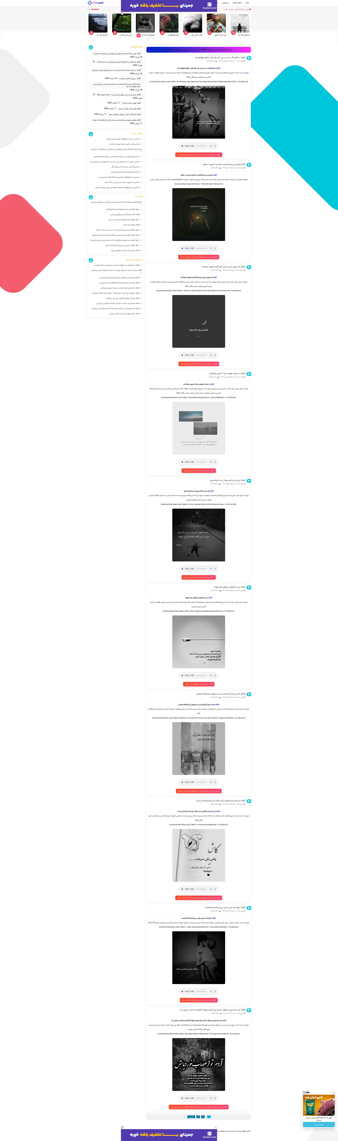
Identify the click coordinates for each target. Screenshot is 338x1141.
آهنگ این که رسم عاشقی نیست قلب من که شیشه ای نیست (220, 800)
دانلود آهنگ (237, 3)
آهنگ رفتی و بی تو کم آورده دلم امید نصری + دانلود (224, 164)
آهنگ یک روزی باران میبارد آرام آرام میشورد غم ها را (223, 266)
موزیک (246, 73)
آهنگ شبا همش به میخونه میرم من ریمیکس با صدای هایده (119, 62)
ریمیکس (225, 3)
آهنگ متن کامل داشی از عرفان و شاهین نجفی (125, 114)
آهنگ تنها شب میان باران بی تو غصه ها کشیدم (225, 907)
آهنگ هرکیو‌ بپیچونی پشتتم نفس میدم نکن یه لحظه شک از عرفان (117, 120)
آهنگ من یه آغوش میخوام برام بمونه (229, 587)
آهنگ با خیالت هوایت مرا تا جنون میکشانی (227, 373)
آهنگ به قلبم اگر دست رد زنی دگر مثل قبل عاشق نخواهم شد (220, 57)
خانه (247, 3)
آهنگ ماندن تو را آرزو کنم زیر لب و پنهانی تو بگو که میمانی (220, 693)
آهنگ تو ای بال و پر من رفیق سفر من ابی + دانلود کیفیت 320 (119, 95)
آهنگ (218, 68)
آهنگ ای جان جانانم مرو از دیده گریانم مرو (227, 480)
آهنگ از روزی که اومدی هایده (130, 78)
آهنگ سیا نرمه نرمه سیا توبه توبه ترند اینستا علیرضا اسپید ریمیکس (116, 70)
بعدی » (191, 1117)
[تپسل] (122, 1127)
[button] (95, 9)
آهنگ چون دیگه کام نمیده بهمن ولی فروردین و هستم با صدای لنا (117, 53)
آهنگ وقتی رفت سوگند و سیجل (129, 109)
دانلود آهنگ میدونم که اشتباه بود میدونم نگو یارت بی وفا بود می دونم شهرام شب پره (117, 85)
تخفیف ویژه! (319, 1124)
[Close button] (334, 1092)
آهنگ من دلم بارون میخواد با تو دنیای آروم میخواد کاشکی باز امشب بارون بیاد (212, 1009)
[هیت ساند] (95, 2)
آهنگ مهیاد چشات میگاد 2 (131, 103)
